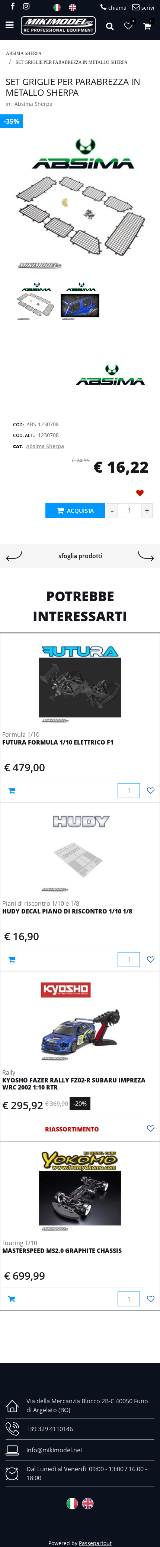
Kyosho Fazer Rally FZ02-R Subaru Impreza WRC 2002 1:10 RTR (73, 1084)
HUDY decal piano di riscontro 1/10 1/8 (67, 911)
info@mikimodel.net (54, 1450)
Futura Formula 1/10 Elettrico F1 (57, 742)
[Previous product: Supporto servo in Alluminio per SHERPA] (14, 556)
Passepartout (95, 1543)
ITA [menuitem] (59, 7)
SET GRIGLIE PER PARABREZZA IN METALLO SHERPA (72, 62)
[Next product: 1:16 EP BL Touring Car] (146, 556)
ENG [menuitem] (75, 7)
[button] (80, 204)
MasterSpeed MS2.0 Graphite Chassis (62, 1251)
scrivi (147, 7)
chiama (117, 7)
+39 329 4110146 (49, 1429)
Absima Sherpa (24, 53)
